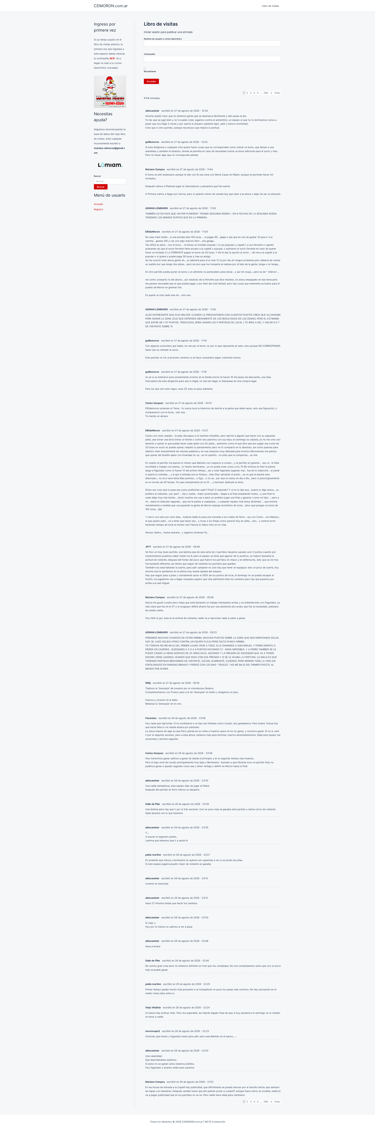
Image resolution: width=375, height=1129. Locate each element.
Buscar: (97, 176)
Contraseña (149, 54)
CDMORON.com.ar (111, 6)
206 (266, 92)
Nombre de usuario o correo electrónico (163, 39)
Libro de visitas (270, 5)
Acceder (98, 204)
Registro (98, 209)
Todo (277, 92)
